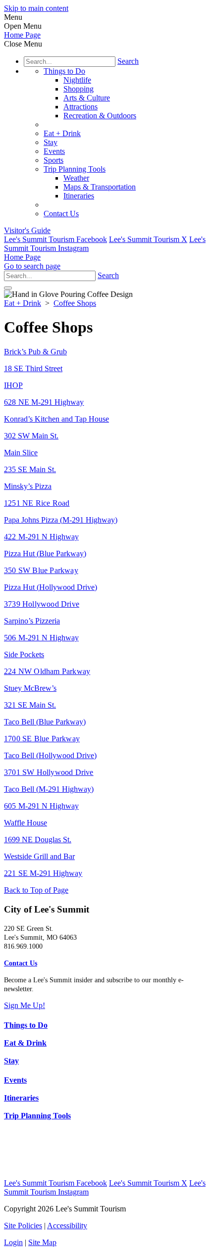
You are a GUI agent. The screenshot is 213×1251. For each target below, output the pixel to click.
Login (13, 1242)
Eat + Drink (62, 133)
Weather (76, 178)
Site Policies (23, 1225)
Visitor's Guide (27, 230)
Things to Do (64, 71)
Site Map (42, 1242)
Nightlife (77, 80)
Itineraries (78, 196)
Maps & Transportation (99, 187)
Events (54, 151)
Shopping (78, 89)
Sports (53, 160)
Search (128, 61)
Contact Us (61, 213)
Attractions (80, 106)
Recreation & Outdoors (99, 115)
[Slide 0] (8, 288)
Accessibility (67, 1225)
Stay (50, 142)
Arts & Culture (86, 98)
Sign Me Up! (24, 1005)
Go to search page (32, 266)
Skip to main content (36, 8)
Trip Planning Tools (75, 169)
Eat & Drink (25, 1043)
